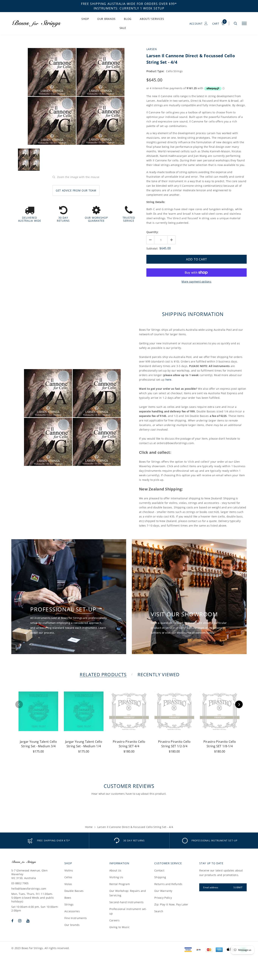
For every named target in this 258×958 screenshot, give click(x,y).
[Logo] (39, 23)
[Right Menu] (244, 23)
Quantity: (152, 232)
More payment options (196, 281)
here (168, 379)
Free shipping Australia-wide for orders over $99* (129, 4)
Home (89, 827)
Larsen (151, 49)
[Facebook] (12, 920)
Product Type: (155, 71)
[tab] (102, 674)
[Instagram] (19, 920)
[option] (76, 96)
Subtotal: (152, 248)
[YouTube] (27, 920)
